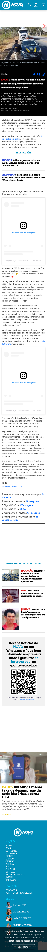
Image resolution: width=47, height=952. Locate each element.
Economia (9, 853)
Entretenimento (9, 874)
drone (14, 486)
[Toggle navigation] (43, 4)
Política (9, 866)
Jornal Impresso (9, 878)
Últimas (9, 872)
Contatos (11, 890)
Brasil (9, 848)
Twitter (26, 509)
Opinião (9, 861)
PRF (20, 486)
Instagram (28, 505)
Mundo (9, 858)
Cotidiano (9, 850)
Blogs (8, 845)
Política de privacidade (19, 892)
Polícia (9, 864)
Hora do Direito (22, 918)
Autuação (6, 486)
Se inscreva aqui (24, 660)
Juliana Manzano (23, 924)
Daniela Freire (21, 911)
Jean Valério (20, 905)
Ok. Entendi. (23, 946)
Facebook (34, 512)
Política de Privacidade (26, 699)
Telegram (33, 501)
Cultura (9, 869)
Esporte (9, 856)
